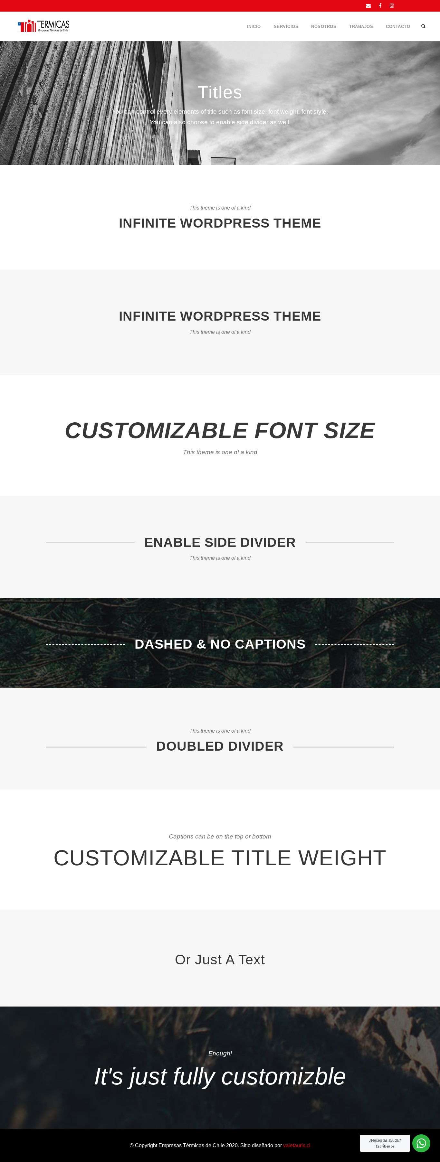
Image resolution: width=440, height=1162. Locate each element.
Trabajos (361, 26)
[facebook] (380, 5)
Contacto (398, 26)
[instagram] (392, 5)
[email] (368, 5)
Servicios (286, 26)
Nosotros (323, 26)
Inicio (254, 26)
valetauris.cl (297, 1145)
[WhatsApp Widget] (421, 1143)
